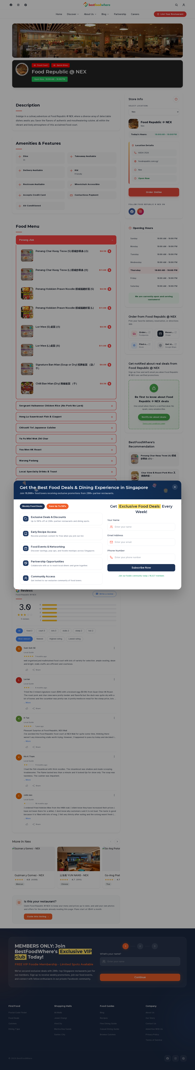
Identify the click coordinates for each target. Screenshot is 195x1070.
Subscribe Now (141, 567)
